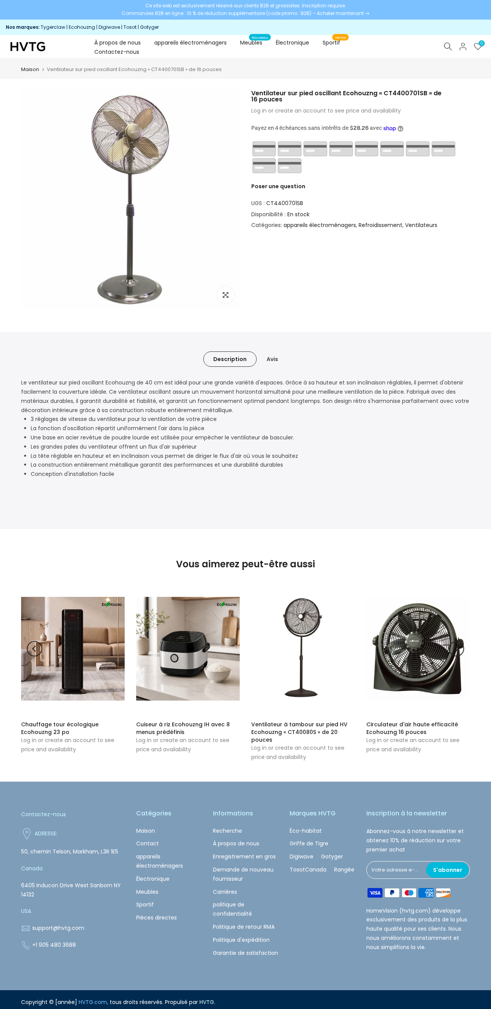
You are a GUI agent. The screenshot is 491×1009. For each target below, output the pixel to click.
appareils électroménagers (190, 42)
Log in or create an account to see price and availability (326, 110)
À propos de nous (117, 42)
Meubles (254, 42)
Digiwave (109, 27)
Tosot (130, 27)
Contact (147, 843)
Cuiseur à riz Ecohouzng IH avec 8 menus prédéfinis (183, 728)
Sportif (334, 42)
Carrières (225, 892)
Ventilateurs (421, 225)
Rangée (344, 869)
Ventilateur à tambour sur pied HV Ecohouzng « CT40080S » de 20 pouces (299, 732)
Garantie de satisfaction (245, 953)
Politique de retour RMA (244, 927)
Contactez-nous (116, 52)
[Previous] (34, 648)
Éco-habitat (306, 831)
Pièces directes (156, 917)
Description (230, 359)
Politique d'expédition (241, 940)
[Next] (456, 648)
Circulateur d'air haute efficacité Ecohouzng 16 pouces (412, 728)
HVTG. (207, 1002)
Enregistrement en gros (244, 856)
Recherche (227, 831)
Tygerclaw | (55, 27)
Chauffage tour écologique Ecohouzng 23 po (60, 728)
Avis (272, 359)
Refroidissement (380, 225)
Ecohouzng (82, 27)
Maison (30, 69)
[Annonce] (245, 10)
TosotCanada (308, 869)
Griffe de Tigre (309, 843)
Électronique (292, 42)
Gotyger (149, 27)
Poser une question (278, 186)
